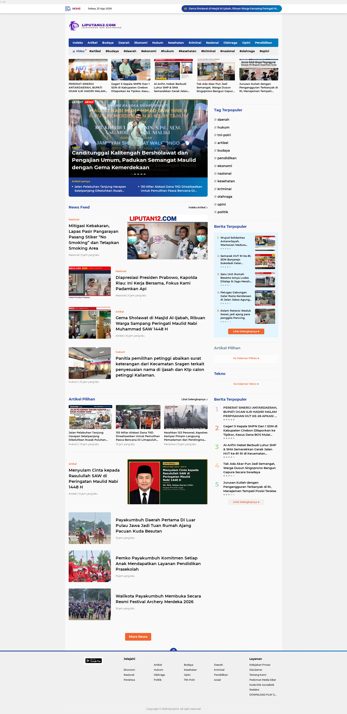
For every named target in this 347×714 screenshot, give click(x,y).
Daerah (124, 43)
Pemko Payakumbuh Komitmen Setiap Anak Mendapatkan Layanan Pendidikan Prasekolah (158, 564)
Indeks (78, 43)
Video (80, 51)
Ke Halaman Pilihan (245, 358)
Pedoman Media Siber (262, 679)
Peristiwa (129, 679)
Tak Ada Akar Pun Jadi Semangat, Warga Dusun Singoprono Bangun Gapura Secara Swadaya (215, 87)
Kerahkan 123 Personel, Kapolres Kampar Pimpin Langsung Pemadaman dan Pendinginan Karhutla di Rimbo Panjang (185, 436)
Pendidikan (263, 43)
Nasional (212, 43)
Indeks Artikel (197, 207)
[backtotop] (173, 651)
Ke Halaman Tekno (245, 383)
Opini (246, 43)
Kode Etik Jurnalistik (261, 684)
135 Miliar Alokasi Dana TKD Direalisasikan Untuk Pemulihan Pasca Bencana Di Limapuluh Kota (171, 189)
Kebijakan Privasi (259, 664)
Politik (222, 212)
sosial (217, 679)
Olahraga (230, 43)
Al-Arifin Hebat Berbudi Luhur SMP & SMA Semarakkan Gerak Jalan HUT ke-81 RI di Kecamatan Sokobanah (172, 87)
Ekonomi (140, 43)
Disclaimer (255, 669)
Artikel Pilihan (227, 348)
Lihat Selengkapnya (193, 399)
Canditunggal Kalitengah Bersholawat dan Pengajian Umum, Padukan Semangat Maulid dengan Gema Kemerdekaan (134, 160)
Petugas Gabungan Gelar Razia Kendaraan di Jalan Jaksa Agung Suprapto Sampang (235, 296)
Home (76, 8)
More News (138, 637)
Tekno (220, 374)
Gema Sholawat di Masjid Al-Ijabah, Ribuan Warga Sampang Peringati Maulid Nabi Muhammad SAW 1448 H (160, 323)
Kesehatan (176, 43)
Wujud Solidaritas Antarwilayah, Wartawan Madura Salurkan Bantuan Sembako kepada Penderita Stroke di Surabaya (233, 241)
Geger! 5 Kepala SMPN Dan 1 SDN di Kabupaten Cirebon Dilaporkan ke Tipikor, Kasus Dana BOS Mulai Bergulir (130, 87)
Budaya (108, 43)
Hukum (157, 43)
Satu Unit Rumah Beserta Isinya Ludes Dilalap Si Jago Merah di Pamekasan (235, 277)
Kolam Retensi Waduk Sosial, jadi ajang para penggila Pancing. (235, 314)
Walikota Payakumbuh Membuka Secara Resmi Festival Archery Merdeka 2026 (158, 599)
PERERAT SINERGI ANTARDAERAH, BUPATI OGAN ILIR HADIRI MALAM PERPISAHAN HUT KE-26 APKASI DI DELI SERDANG (87, 87)
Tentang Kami (257, 674)
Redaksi (254, 689)
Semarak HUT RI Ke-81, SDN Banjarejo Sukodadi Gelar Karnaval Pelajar (235, 259)
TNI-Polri (224, 135)
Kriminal (195, 43)
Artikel (92, 43)
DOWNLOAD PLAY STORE (263, 694)
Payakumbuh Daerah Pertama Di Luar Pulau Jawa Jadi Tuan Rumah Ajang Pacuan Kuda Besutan (155, 526)
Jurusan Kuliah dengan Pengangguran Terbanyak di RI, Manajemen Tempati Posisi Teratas (258, 87)
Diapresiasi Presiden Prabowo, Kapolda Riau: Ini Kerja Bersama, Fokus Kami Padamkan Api (156, 283)
